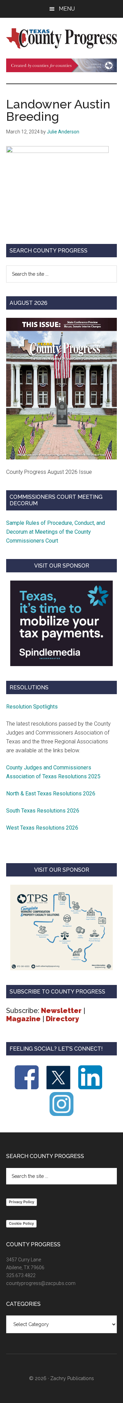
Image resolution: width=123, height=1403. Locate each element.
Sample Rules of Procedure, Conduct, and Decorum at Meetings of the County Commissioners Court (55, 532)
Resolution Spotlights (32, 706)
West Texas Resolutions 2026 (42, 827)
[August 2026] (61, 388)
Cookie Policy (21, 1223)
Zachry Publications (72, 1378)
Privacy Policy (21, 1201)
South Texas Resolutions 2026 (42, 810)
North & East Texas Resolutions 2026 (51, 793)
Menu (67, 8)
